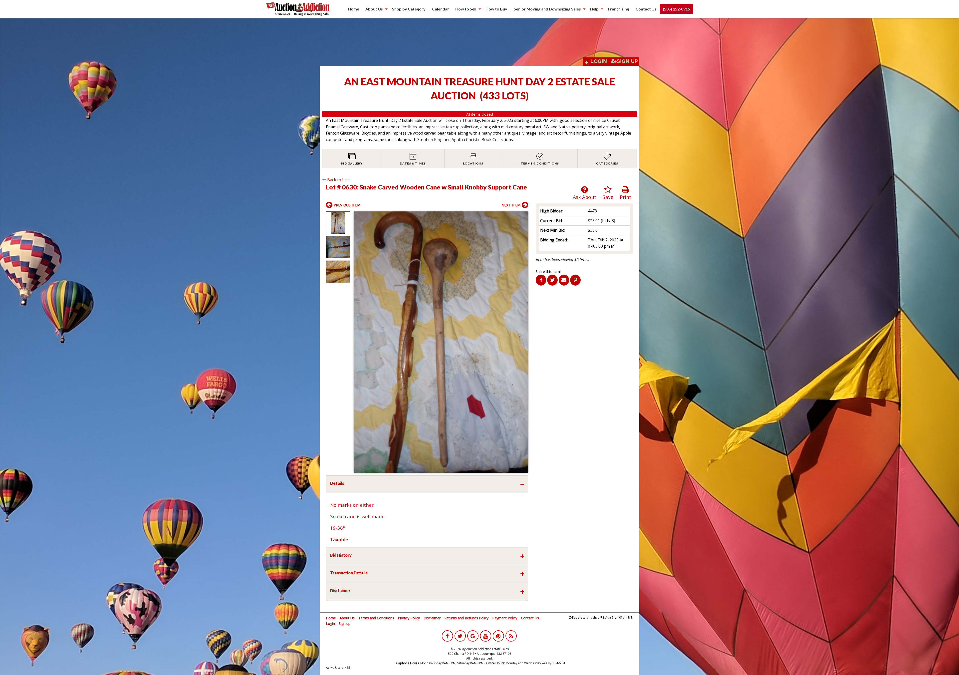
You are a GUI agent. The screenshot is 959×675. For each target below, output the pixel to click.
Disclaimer (432, 618)
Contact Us (646, 8)
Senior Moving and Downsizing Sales (547, 8)
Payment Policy (504, 618)
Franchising (618, 8)
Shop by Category (409, 8)
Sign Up (627, 61)
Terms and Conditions (376, 618)
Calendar (440, 8)
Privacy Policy (409, 618)
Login (598, 61)
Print (625, 197)
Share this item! (548, 271)
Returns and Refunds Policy (466, 618)
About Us (374, 8)
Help (594, 8)
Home (353, 8)
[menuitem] (353, 9)
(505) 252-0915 (676, 8)
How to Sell (465, 8)
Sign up (344, 623)
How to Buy (496, 8)
